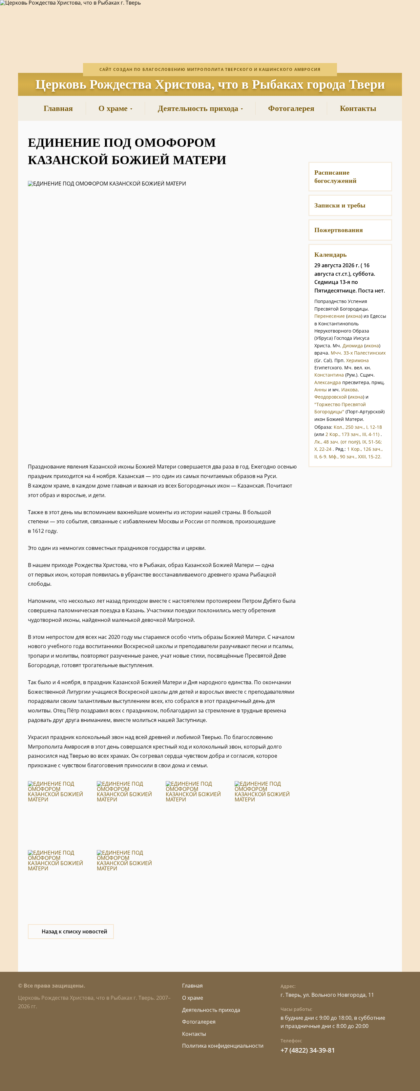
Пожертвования (338, 229)
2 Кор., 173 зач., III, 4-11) (352, 434)
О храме (192, 997)
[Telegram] (366, 142)
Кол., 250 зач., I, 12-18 (358, 427)
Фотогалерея (199, 1021)
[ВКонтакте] (334, 142)
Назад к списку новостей (74, 931)
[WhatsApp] (350, 142)
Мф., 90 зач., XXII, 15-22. (355, 456)
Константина (329, 375)
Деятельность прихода (211, 1010)
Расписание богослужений (335, 176)
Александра (327, 382)
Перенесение (329, 316)
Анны (320, 389)
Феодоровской (330, 397)
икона (354, 316)
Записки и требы (340, 205)
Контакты (194, 1033)
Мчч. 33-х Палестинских (358, 353)
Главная (192, 985)
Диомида (353, 345)
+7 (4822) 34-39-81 (308, 1050)
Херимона (357, 360)
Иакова (349, 389)
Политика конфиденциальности (222, 1045)
